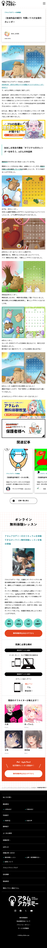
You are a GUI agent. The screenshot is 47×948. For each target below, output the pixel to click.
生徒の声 (29, 821)
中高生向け (30, 809)
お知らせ (6, 847)
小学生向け (8, 809)
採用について (9, 862)
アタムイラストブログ (15, 787)
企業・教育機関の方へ (33, 857)
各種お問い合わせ (9, 853)
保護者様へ (6, 840)
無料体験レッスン (10, 857)
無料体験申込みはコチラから (23, 633)
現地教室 (6, 881)
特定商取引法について (23, 921)
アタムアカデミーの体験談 (28, 787)
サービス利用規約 (23, 928)
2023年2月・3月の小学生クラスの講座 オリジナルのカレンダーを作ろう (23, 86)
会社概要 (6, 874)
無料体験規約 (23, 918)
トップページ (5, 787)
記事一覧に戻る (23, 501)
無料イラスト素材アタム (11, 888)
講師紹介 (6, 826)
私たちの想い (7, 797)
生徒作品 (7, 821)
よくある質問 (7, 833)
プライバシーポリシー (23, 925)
